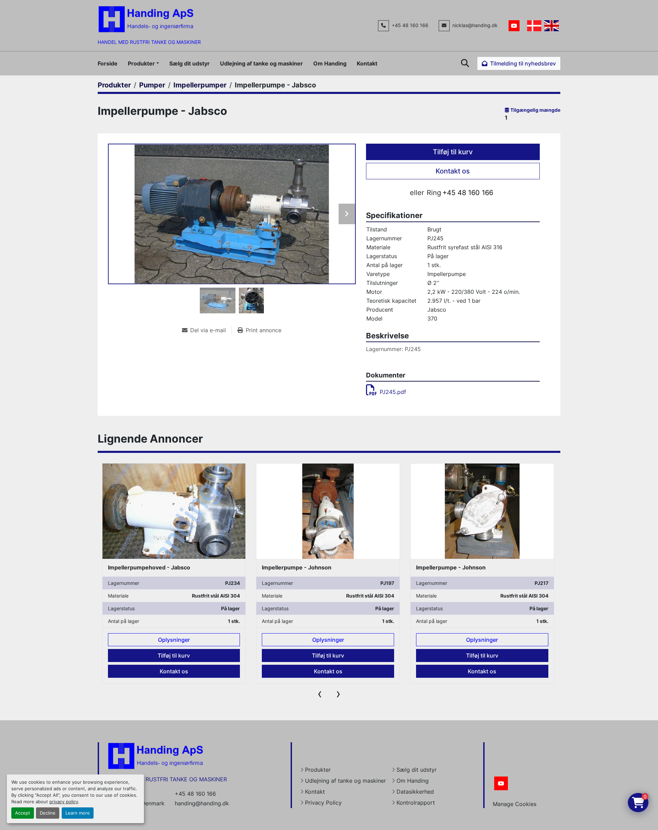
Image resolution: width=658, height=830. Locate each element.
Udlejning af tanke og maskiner (261, 63)
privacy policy (63, 801)
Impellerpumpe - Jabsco (449, 567)
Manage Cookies (514, 804)
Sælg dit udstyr (189, 63)
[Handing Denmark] (155, 755)
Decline (48, 813)
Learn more (77, 813)
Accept (22, 813)
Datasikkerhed (415, 791)
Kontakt (367, 63)
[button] (143, 63)
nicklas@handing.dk (475, 25)
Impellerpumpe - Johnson (142, 567)
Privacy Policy (323, 802)
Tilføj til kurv (453, 152)
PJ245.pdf (393, 391)
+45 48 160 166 (410, 25)
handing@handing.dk (202, 803)
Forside (108, 63)
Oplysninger (174, 639)
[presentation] (319, 693)
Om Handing (329, 63)
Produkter (141, 63)
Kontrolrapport (416, 802)
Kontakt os (453, 171)
